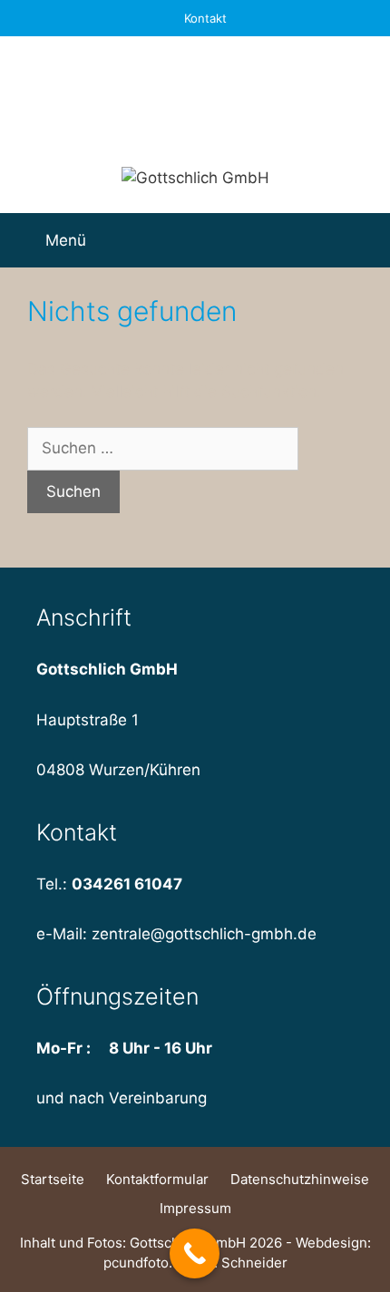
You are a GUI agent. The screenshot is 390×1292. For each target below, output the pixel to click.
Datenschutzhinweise (299, 1179)
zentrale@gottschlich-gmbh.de (204, 934)
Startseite (52, 1179)
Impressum (195, 1208)
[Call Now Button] (194, 1253)
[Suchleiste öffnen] (362, 240)
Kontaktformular (157, 1179)
